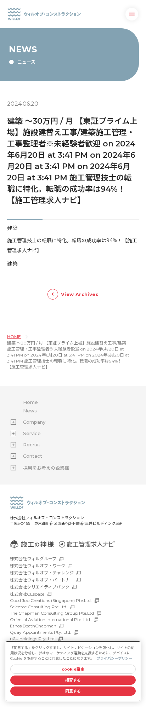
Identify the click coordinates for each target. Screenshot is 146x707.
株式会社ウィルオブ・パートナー (42, 580)
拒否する (73, 680)
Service (32, 433)
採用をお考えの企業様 (46, 468)
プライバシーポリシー (114, 658)
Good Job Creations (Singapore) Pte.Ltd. (51, 600)
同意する (73, 691)
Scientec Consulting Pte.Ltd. (38, 606)
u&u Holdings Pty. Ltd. (33, 638)
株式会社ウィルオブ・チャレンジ (42, 572)
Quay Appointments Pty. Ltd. (40, 632)
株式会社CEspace (27, 594)
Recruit (31, 444)
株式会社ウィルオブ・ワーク (37, 565)
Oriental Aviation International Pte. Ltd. (50, 619)
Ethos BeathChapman (33, 625)
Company (34, 422)
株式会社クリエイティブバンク (39, 587)
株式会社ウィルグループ (33, 558)
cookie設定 (73, 669)
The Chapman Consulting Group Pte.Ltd (52, 613)
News (30, 410)
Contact (32, 456)
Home (30, 402)
